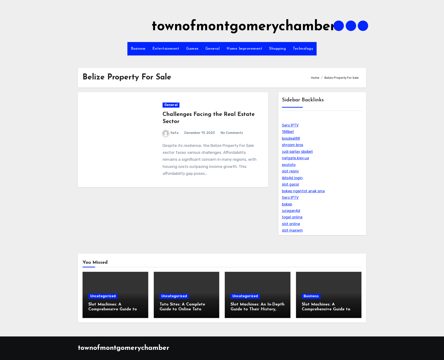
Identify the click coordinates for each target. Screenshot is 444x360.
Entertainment (165, 49)
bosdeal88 (291, 138)
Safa (174, 133)
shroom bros (292, 145)
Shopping (277, 49)
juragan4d (291, 211)
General (212, 49)
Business (138, 49)
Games (192, 49)
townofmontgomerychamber (243, 27)
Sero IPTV (290, 125)
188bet (288, 132)
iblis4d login (292, 178)
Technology (303, 49)
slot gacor (290, 184)
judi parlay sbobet (297, 151)
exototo (289, 165)
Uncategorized (103, 296)
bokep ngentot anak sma (303, 191)
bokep (287, 204)
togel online (292, 217)
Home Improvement (244, 49)
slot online (291, 224)
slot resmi (290, 171)
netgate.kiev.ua (295, 158)
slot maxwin (292, 230)
